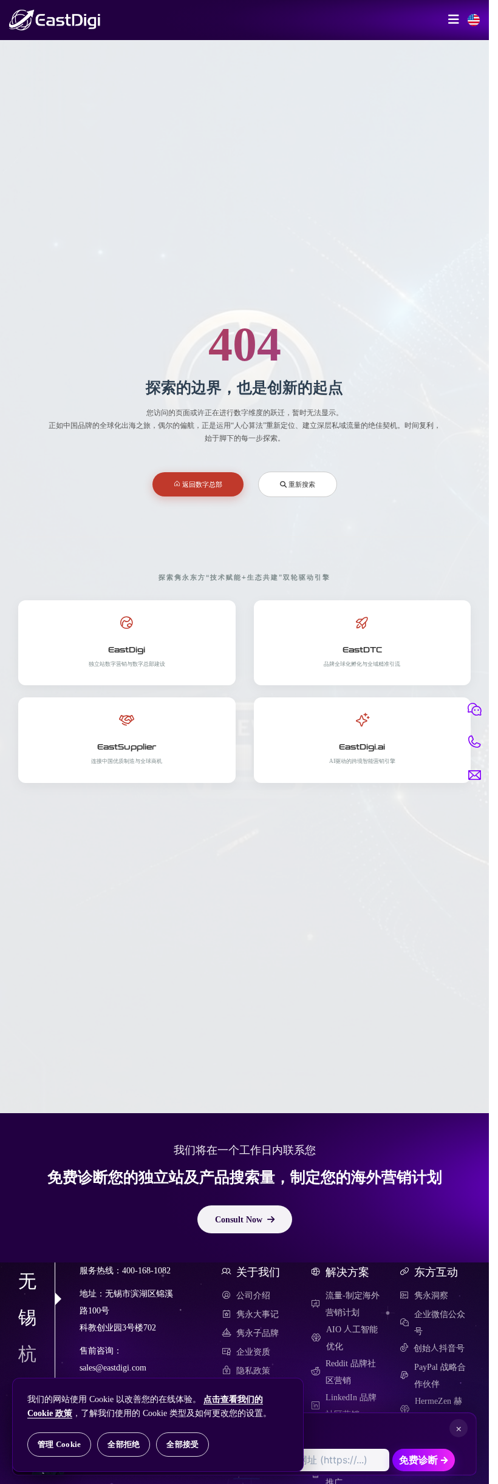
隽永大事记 (257, 1314)
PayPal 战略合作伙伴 (440, 1375)
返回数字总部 (201, 484)
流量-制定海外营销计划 (353, 1303)
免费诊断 (424, 1460)
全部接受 (182, 1444)
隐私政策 (253, 1370)
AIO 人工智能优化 (352, 1337)
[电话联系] (474, 742)
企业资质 (253, 1351)
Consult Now (238, 1219)
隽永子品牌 (257, 1333)
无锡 (27, 1299)
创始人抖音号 (439, 1348)
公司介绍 (253, 1295)
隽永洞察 (431, 1295)
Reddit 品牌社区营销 (351, 1371)
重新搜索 (301, 484)
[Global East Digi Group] (474, 20)
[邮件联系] (474, 775)
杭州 (27, 1371)
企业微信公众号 (439, 1322)
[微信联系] (474, 709)
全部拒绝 (123, 1444)
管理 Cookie (59, 1444)
